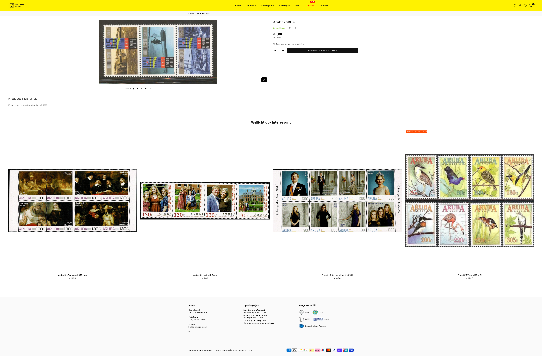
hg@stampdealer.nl (197, 327)
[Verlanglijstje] (525, 6)
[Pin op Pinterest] (142, 88)
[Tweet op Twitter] (138, 88)
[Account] (520, 6)
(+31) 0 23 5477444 (197, 319)
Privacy (217, 350)
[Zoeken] (515, 6)
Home (191, 14)
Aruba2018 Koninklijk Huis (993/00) (337, 275)
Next (538, 206)
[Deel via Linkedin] (146, 88)
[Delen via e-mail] (149, 88)
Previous (3, 206)
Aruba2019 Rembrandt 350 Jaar (72, 275)
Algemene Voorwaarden (200, 350)
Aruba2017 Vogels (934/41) (470, 275)
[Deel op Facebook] (134, 88)
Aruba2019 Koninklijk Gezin (205, 275)
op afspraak (258, 310)
